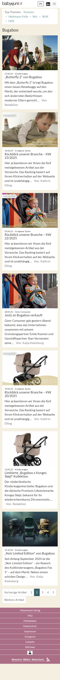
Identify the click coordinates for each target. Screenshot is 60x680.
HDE (11, 21)
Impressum (30, 631)
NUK (45, 16)
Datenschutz (30, 626)
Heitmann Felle (18, 16)
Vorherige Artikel (15, 592)
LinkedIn (30, 641)
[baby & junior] (12, 4)
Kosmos (29, 12)
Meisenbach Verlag (30, 610)
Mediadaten (30, 620)
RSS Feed (30, 647)
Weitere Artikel (14, 599)
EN (40, 3)
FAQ (30, 615)
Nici (35, 16)
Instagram (30, 636)
